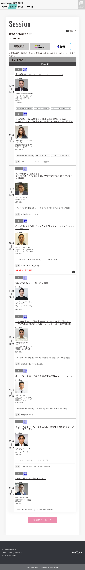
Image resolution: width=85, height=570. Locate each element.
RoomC (45, 64)
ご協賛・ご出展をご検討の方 (12, 552)
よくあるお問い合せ (9, 555)
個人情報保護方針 (8, 549)
